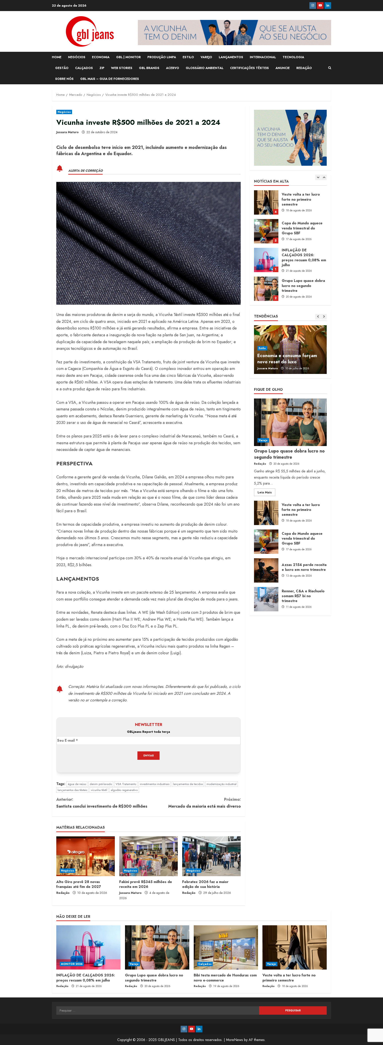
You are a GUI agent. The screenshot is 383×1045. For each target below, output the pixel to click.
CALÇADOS (84, 68)
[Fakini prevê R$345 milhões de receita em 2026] (148, 856)
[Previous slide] (318, 177)
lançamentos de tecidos (188, 784)
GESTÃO (61, 68)
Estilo (262, 348)
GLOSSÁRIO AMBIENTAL (204, 68)
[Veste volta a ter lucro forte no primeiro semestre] (294, 947)
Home (56, 57)
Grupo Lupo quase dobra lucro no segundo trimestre (266, 289)
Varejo (263, 441)
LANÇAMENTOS (231, 57)
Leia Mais (266, 493)
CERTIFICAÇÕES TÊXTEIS (249, 68)
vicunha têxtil (99, 790)
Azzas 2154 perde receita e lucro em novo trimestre (266, 570)
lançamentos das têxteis (72, 790)
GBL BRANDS (149, 68)
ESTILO (188, 57)
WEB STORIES (121, 68)
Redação (63, 893)
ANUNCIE (283, 68)
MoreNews (234, 1039)
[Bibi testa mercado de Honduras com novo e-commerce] (226, 947)
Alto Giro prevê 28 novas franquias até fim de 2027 (78, 884)
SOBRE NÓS (64, 79)
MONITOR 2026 (71, 964)
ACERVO (172, 68)
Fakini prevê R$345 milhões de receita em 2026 (145, 884)
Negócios (64, 112)
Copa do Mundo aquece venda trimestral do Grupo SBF (266, 231)
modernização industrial (221, 784)
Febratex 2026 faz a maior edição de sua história (205, 884)
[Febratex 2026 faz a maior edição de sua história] (211, 856)
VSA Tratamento (126, 784)
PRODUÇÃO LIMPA (161, 57)
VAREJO (206, 57)
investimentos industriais (154, 784)
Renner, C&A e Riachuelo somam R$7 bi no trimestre (266, 599)
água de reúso (77, 784)
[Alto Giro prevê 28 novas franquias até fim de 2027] (85, 856)
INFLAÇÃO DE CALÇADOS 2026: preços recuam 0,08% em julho (266, 260)
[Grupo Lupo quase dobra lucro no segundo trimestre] (290, 422)
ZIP (102, 68)
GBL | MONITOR (128, 57)
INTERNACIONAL (263, 57)
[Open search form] (329, 68)
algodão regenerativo (124, 790)
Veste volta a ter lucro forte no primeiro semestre (266, 202)
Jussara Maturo (67, 132)
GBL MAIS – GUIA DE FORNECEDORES (109, 79)
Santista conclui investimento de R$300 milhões (101, 803)
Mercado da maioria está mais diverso (204, 803)
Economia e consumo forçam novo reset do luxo (287, 358)
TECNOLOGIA (293, 57)
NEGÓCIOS (76, 57)
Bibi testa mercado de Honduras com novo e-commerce (225, 978)
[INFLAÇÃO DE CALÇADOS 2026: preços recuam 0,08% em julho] (88, 947)
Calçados (204, 964)
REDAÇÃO (304, 68)
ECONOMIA (100, 57)
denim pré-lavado (101, 784)
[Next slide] (324, 177)
